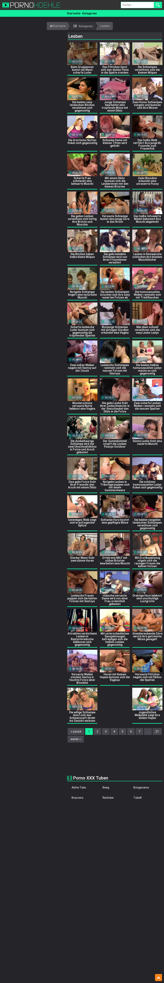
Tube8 (137, 797)
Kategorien (89, 13)
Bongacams (141, 787)
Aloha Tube (79, 787)
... (148, 731)
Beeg (106, 787)
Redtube (108, 797)
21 (157, 731)
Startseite (73, 13)
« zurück (76, 731)
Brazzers (77, 797)
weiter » (76, 739)
